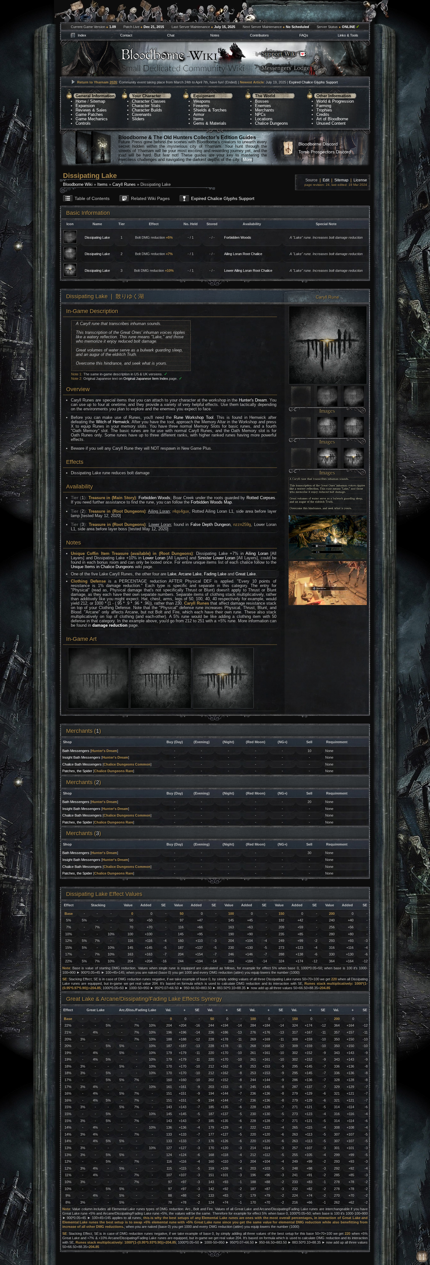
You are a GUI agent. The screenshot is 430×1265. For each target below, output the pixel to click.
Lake (171, 574)
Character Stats (146, 105)
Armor (198, 114)
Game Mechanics (92, 119)
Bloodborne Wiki (78, 184)
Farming (323, 105)
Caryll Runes (124, 184)
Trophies (324, 110)
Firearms (201, 105)
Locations (264, 119)
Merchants (264, 110)
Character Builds (147, 110)
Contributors (259, 35)
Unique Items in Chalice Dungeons (102, 566)
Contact (126, 35)
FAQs (303, 35)
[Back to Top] (422, 1256)
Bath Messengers (75, 751)
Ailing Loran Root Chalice (243, 254)
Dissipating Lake (97, 237)
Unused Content (331, 123)
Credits (322, 114)
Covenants (141, 114)
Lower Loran (154, 558)
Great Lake (245, 574)
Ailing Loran (257, 553)
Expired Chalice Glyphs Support (313, 82)
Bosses (262, 101)
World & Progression (335, 101)
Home (81, 101)
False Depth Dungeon (210, 524)
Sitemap (97, 101)
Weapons (201, 101)
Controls (83, 123)
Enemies (263, 105)
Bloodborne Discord (318, 143)
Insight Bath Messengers (81, 757)
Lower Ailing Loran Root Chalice (248, 270)
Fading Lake (215, 574)
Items (198, 119)
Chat (170, 35)
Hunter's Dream (253, 400)
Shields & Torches (210, 110)
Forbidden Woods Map (211, 502)
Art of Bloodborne (332, 119)
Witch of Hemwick (112, 421)
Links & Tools (348, 35)
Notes (214, 35)
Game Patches (89, 114)
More (247, 159)
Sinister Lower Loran (216, 558)
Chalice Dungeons (271, 123)
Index (82, 35)
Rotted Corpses (260, 497)
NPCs (260, 114)
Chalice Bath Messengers (82, 764)
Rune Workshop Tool (193, 417)
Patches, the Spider (77, 771)
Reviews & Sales (91, 110)
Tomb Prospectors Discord (324, 151)
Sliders (138, 119)
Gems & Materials (209, 123)
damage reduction (109, 625)
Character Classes (149, 101)
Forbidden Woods (237, 237)
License (360, 180)
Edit (326, 180)
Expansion (85, 105)
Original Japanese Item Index (145, 378)
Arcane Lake (189, 574)
